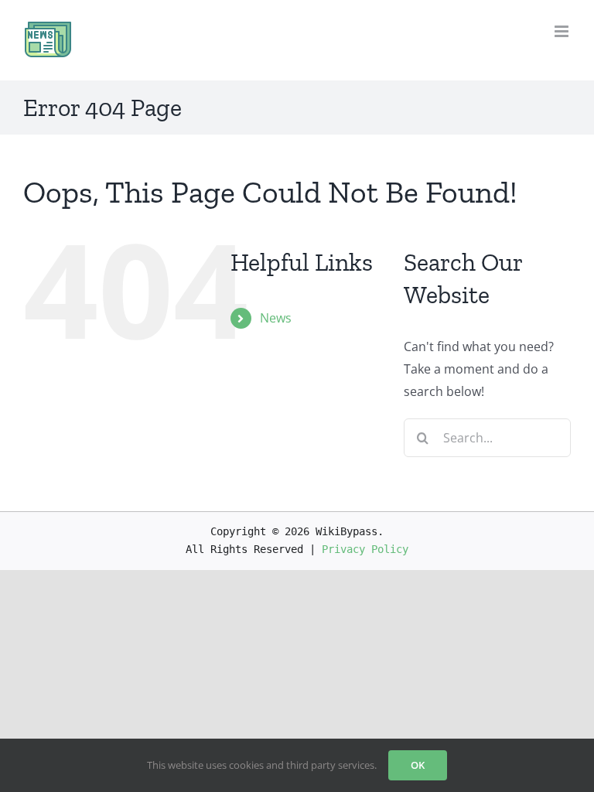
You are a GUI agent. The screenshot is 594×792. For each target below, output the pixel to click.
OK (418, 765)
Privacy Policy (365, 549)
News (276, 317)
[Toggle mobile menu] (563, 31)
